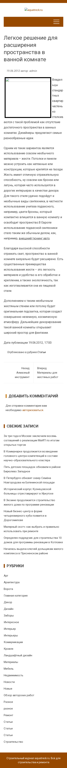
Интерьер (10, 628)
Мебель (9, 668)
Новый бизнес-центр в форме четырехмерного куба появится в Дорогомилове (25, 516)
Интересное (11, 622)
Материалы (11, 662)
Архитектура (12, 582)
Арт (6, 575)
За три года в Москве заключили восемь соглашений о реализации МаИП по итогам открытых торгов (31, 440)
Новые (8, 688)
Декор (8, 602)
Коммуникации (13, 642)
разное (8, 708)
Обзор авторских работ (19, 695)
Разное (8, 702)
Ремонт (8, 715)
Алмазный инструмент (22, 373)
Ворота (8, 589)
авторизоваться (32, 410)
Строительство (13, 741)
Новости (9, 682)
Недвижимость (13, 675)
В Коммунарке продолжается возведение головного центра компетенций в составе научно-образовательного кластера (31, 456)
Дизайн (8, 609)
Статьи (41, 352)
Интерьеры (11, 635)
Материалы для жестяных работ (47, 373)
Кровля (8, 648)
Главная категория (16, 595)
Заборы (9, 615)
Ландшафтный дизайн (18, 655)
